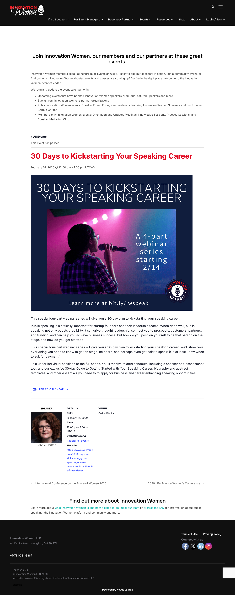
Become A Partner (119, 19)
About (194, 19)
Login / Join (214, 19)
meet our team (129, 507)
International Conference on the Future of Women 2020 (70, 483)
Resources (163, 19)
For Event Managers (87, 19)
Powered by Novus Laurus (117, 589)
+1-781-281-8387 (21, 555)
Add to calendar (51, 389)
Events (144, 19)
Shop (181, 19)
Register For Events (78, 440)
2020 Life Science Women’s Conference (174, 483)
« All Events (39, 136)
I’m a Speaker (57, 19)
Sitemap (17, 584)
